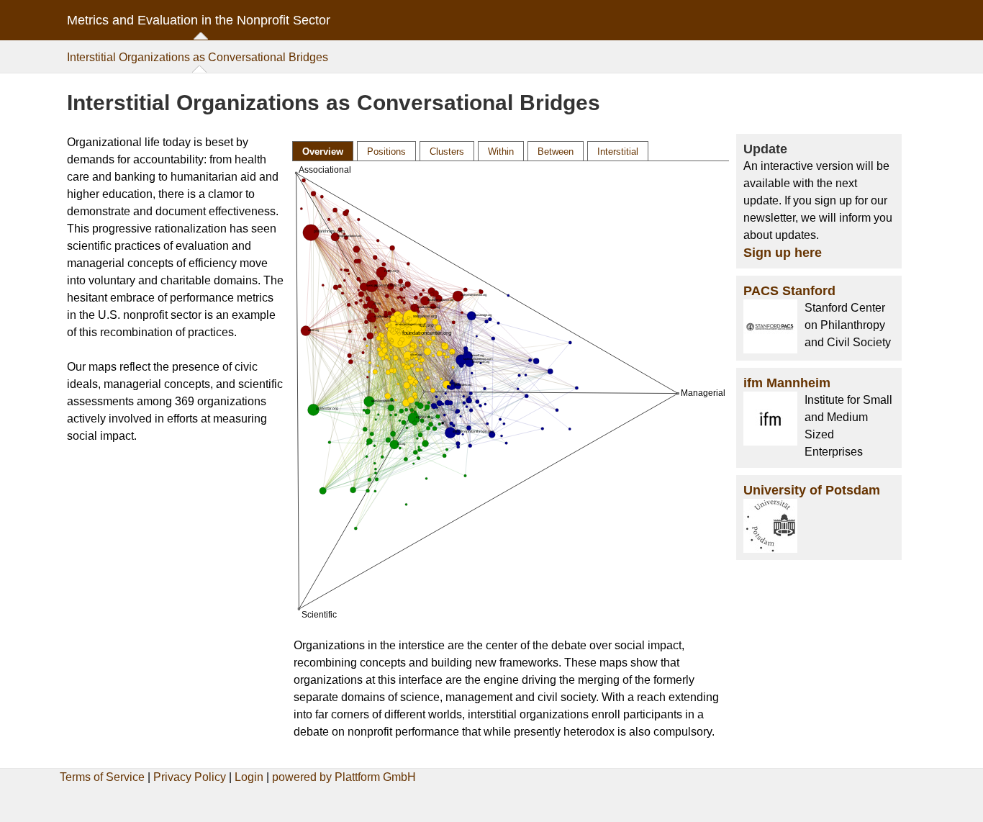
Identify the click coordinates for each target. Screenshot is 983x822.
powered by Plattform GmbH (344, 777)
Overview (322, 151)
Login (249, 777)
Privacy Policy (189, 777)
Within (501, 151)
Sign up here (782, 252)
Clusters (447, 151)
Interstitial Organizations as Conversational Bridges (197, 57)
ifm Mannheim (786, 383)
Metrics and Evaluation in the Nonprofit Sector (198, 20)
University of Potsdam (811, 490)
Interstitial (617, 151)
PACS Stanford (789, 291)
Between (556, 151)
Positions (386, 151)
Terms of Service (102, 777)
